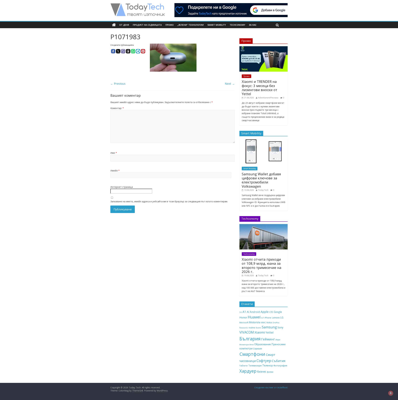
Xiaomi (260, 332)
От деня (124, 24)
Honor (243, 317)
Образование (262, 344)
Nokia (269, 322)
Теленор (267, 365)
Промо (169, 24)
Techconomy (237, 24)
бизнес (261, 371)
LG (281, 317)
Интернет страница (121, 186)
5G (240, 312)
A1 (244, 312)
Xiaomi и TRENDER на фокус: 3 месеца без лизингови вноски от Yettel (259, 87)
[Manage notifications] (390, 393)
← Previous (117, 83)
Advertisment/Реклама (268, 97)
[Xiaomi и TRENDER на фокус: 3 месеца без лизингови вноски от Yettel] (263, 47)
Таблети (243, 365)
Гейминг (268, 339)
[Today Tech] (137, 5)
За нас (253, 24)
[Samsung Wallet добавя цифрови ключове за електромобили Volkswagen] (263, 140)
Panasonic (243, 328)
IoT (262, 318)
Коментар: (117, 108)
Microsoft (243, 322)
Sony (280, 327)
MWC (263, 322)
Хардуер (248, 371)
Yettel (269, 332)
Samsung (269, 327)
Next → (230, 83)
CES (271, 311)
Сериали (257, 348)
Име (113, 152)
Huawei (254, 317)
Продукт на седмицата (147, 24)
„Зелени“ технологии (190, 24)
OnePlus (276, 323)
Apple (265, 312)
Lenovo (276, 317)
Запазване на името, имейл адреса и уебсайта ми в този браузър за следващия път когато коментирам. (169, 201)
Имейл (115, 170)
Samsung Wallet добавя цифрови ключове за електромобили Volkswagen (261, 180)
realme (252, 327)
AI (248, 312)
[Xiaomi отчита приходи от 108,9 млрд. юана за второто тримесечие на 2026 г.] (263, 225)
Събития (278, 361)
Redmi (258, 328)
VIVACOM (246, 332)
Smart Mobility (216, 24)
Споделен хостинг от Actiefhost (271, 387)
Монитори (244, 344)
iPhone (268, 317)
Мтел (251, 344)
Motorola (254, 322)
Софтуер (264, 360)
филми (270, 371)
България (250, 339)
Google (278, 312)
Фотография (280, 365)
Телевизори (255, 365)
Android (255, 312)
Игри (277, 339)
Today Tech (263, 190)
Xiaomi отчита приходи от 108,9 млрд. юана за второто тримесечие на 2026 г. (261, 265)
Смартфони (252, 354)
